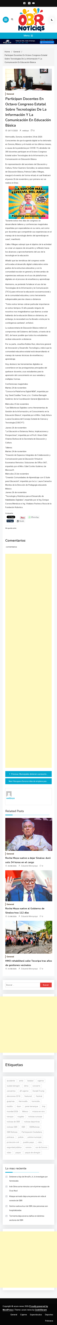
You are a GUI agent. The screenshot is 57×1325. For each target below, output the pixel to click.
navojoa (10, 1117)
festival (39, 1096)
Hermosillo (23, 1101)
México (25, 1111)
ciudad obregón (13, 1086)
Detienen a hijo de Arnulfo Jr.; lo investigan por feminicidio (28, 1179)
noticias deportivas (32, 1122)
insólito (10, 1106)
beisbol (30, 1081)
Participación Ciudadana (32, 1132)
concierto (36, 1086)
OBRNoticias (34, 1127)
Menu (27, 35)
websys (25, 131)
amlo (21, 1081)
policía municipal (34, 1137)
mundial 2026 (12, 1111)
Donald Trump (38, 1091)
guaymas (11, 1101)
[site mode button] (52, 19)
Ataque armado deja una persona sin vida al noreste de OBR (27, 1198)
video (9, 1153)
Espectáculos (36, 1314)
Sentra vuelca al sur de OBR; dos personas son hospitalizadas (28, 1208)
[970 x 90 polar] (28, 41)
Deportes (49, 1314)
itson (19, 1106)
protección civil (13, 1142)
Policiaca (49, 1321)
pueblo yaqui (28, 1142)
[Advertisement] (28, 661)
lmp (43, 1106)
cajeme (41, 1081)
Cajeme (23, 1314)
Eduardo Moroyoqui (29, 866)
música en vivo (38, 1111)
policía (20, 1137)
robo (40, 1142)
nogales (20, 1117)
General (10, 94)
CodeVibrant (41, 1310)
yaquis (18, 1153)
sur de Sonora (41, 1147)
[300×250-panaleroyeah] (28, 202)
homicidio (36, 1101)
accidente (11, 1081)
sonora (28, 1147)
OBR (23, 1127)
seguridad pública (14, 1147)
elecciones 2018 (13, 1096)
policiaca (10, 1137)
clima (26, 1086)
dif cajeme (24, 1091)
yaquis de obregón (32, 1153)
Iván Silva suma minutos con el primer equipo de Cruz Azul (29, 1188)
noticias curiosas (35, 1117)
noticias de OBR (13, 1122)
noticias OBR (12, 1127)
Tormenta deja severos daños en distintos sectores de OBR (26, 1218)
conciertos (11, 1091)
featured (28, 1096)
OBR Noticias (12, 1132)
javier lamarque (31, 1106)
